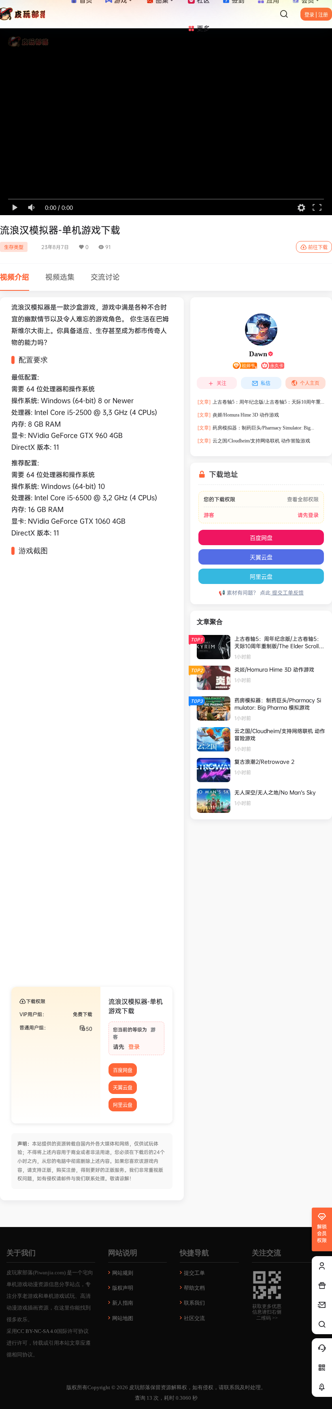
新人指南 (122, 1302)
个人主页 (309, 383)
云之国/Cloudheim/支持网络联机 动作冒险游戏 (254, 440)
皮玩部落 (139, 1387)
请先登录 (308, 515)
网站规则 (122, 1273)
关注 (221, 383)
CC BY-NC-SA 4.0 (37, 1331)
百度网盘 (122, 1070)
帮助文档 (194, 1288)
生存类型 (13, 246)
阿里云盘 (122, 1105)
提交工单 (194, 1273)
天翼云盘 (122, 1088)
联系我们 (194, 1302)
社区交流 (194, 1318)
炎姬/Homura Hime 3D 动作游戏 (238, 415)
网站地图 (122, 1318)
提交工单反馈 (287, 592)
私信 (265, 383)
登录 (134, 1046)
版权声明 (122, 1288)
